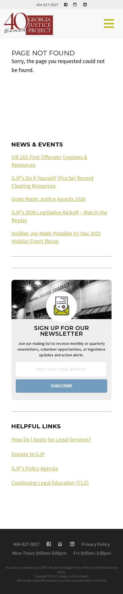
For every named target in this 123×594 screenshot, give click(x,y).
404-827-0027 (47, 4)
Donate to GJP (28, 454)
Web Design (24, 580)
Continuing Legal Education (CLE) (50, 482)
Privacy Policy (82, 567)
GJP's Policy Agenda (34, 468)
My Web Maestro (46, 580)
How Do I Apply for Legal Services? (51, 439)
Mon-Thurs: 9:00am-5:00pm (39, 553)
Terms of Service (107, 567)
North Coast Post (95, 580)
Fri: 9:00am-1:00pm (92, 553)
